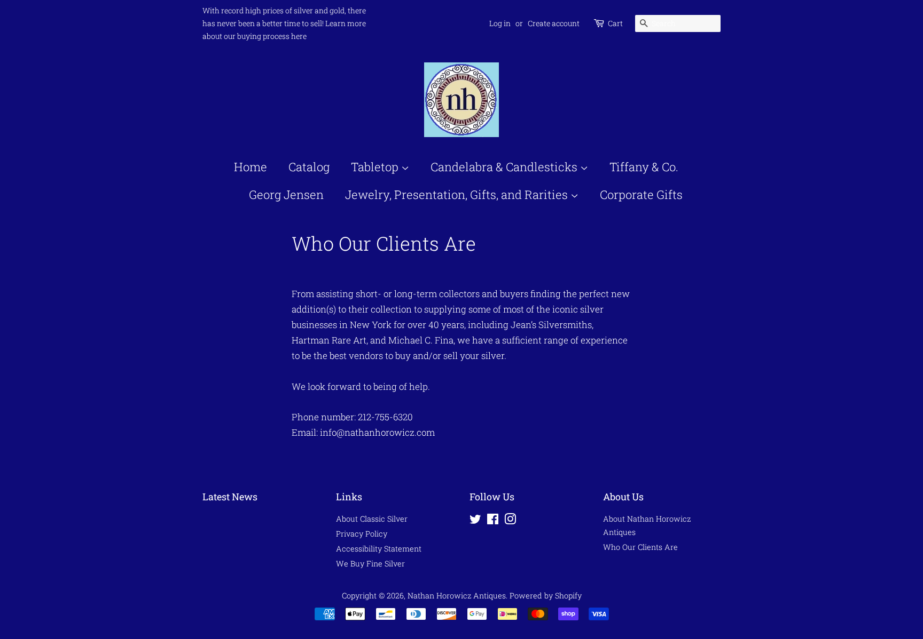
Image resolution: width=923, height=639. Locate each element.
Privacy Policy (361, 534)
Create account (554, 23)
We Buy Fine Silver (370, 563)
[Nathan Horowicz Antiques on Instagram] (510, 521)
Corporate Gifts (641, 194)
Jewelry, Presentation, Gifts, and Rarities (457, 194)
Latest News (229, 496)
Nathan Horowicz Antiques (457, 595)
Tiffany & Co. (643, 166)
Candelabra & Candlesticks (505, 166)
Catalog (309, 166)
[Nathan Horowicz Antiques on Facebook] (493, 521)
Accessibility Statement (378, 549)
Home (250, 166)
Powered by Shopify (546, 595)
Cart (615, 23)
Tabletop (376, 166)
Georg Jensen (286, 194)
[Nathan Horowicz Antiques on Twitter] (475, 521)
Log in (500, 23)
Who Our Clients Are (640, 547)
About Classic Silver (372, 519)
